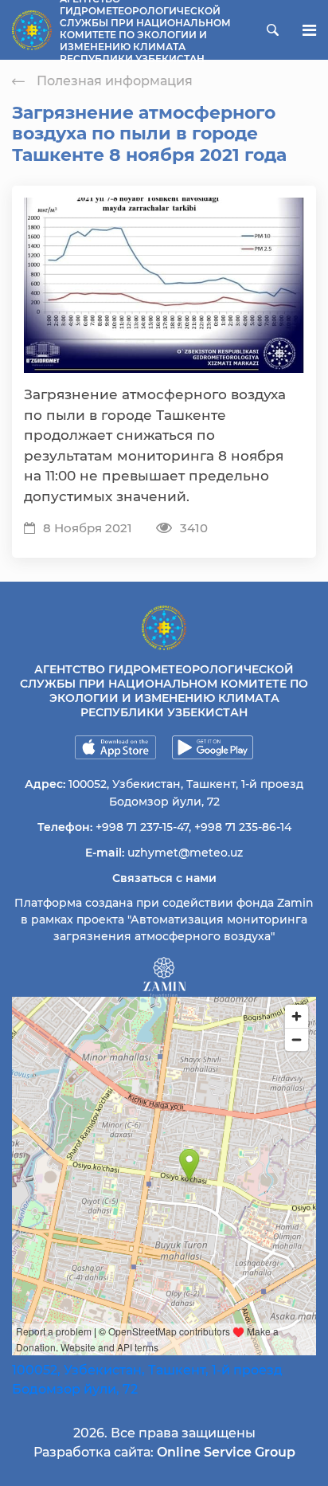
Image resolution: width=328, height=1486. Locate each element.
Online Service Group (226, 1452)
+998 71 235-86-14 (242, 827)
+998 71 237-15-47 (142, 827)
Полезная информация (115, 80)
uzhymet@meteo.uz (185, 852)
